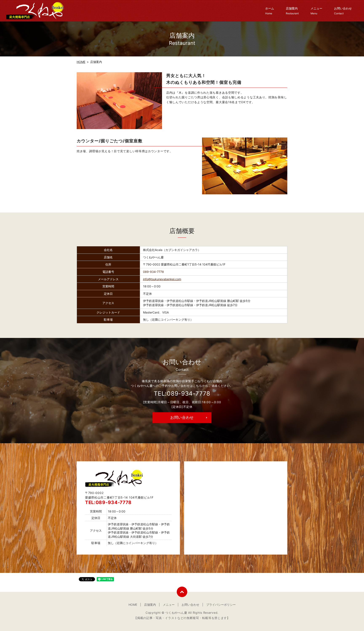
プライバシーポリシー (221, 604)
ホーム (269, 11)
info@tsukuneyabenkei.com (162, 279)
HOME (81, 62)
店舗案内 (292, 11)
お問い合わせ (343, 11)
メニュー (316, 11)
